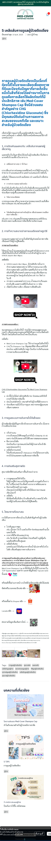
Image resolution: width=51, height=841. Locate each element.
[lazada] (19, 611)
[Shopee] (30, 601)
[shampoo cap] (25, 380)
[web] (34, 588)
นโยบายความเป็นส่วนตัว (11, 834)
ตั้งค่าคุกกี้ (39, 834)
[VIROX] (25, 315)
